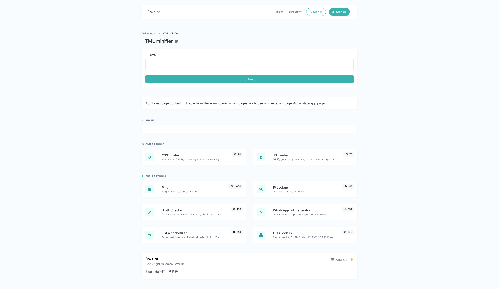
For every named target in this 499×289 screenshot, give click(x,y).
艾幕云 (173, 272)
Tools (279, 11)
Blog (148, 272)
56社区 (160, 272)
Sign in (317, 11)
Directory (295, 11)
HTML (153, 55)
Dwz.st (154, 12)
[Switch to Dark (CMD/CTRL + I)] (352, 259)
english (341, 259)
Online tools (148, 33)
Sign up (341, 11)
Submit (249, 79)
